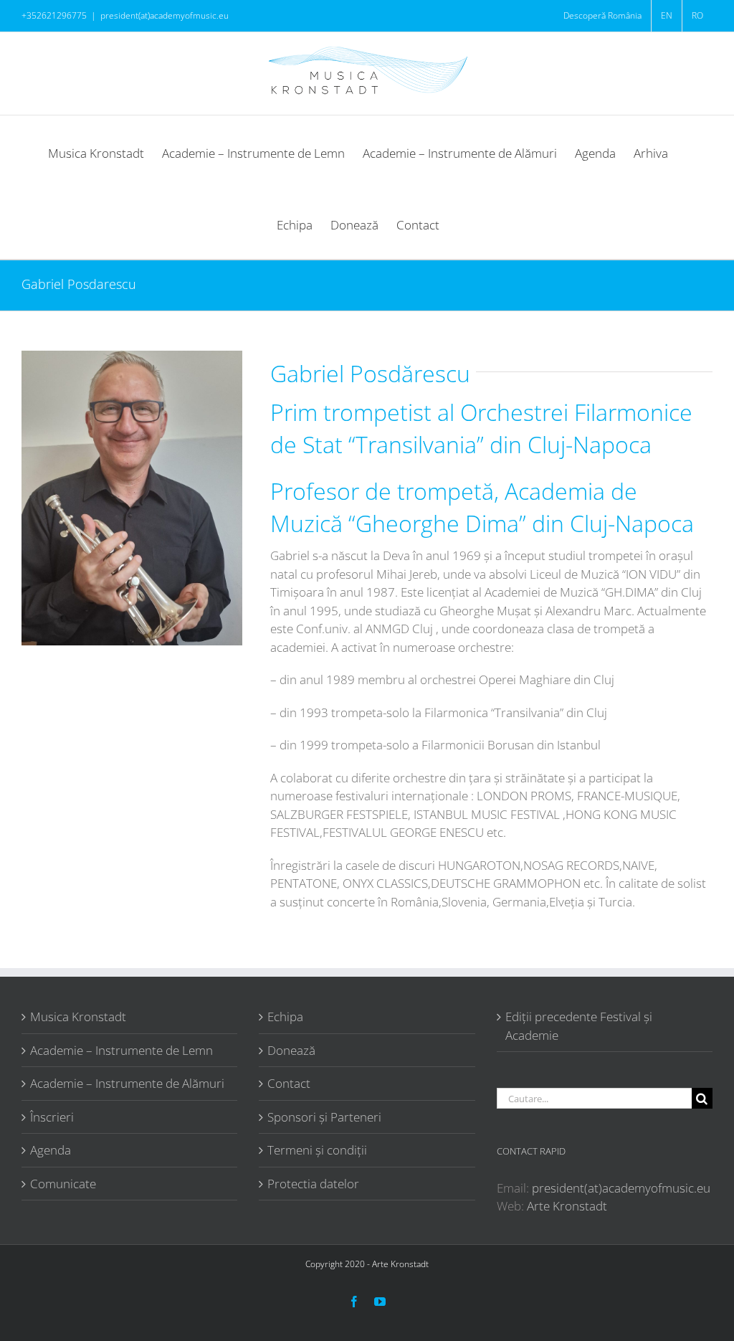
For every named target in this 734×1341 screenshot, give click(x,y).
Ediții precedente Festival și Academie (578, 1025)
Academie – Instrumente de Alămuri (127, 1083)
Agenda (50, 1150)
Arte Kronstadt (567, 1206)
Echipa (285, 1016)
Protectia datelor (313, 1183)
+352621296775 (54, 15)
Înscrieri (52, 1117)
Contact (288, 1083)
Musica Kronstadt (78, 1016)
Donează (291, 1050)
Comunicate (63, 1183)
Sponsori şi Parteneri (324, 1117)
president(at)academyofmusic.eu (164, 15)
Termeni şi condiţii (317, 1150)
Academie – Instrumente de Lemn (121, 1050)
